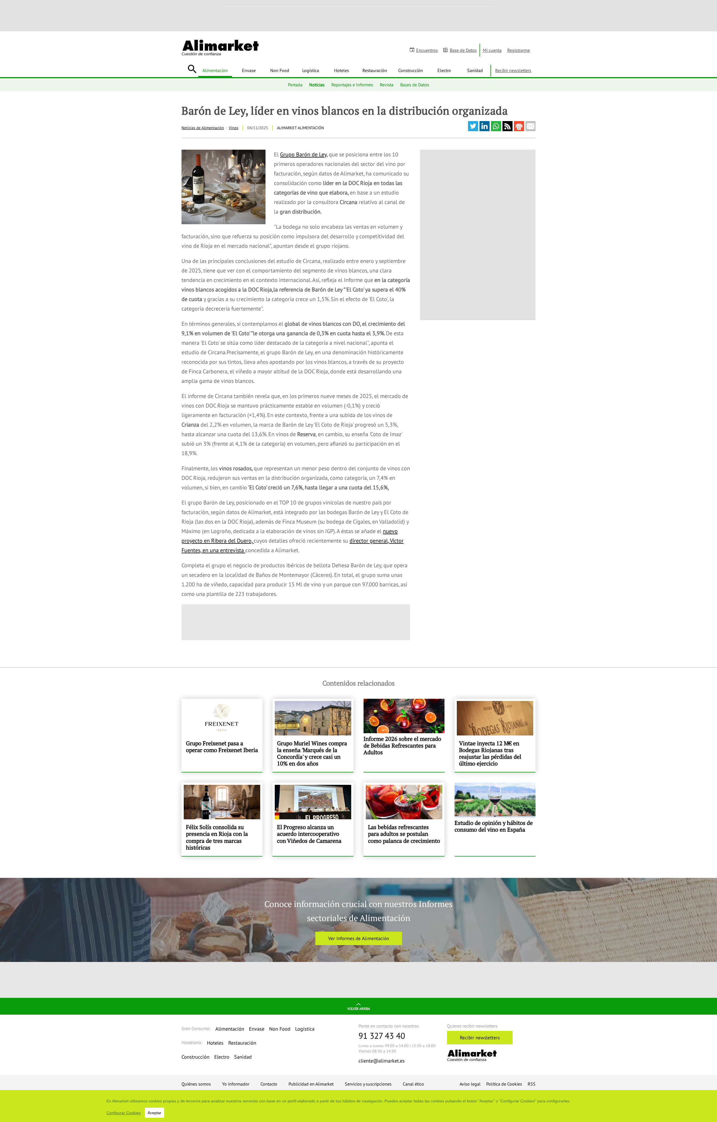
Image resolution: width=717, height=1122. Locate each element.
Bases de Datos (414, 84)
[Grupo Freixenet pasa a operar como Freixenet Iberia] (221, 735)
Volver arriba (358, 1009)
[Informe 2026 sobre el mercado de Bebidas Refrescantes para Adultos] (404, 735)
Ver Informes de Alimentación (358, 938)
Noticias (317, 84)
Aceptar (154, 1113)
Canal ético (413, 1084)
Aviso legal (470, 1084)
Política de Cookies (504, 1084)
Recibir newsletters (513, 70)
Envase (249, 70)
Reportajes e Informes (352, 84)
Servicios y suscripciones (368, 1084)
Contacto (268, 1084)
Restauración (374, 70)
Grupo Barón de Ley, (303, 154)
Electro (444, 70)
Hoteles (341, 70)
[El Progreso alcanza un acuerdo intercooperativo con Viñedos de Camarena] (313, 819)
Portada (295, 84)
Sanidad (475, 70)
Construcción (410, 70)
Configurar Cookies (123, 1113)
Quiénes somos (196, 1084)
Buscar (191, 69)
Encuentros (427, 50)
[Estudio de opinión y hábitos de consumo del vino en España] (495, 819)
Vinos (233, 127)
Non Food (279, 70)
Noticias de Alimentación (202, 127)
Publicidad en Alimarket (311, 1084)
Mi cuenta (492, 50)
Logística (310, 70)
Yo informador (235, 1084)
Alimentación (215, 70)
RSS (532, 1084)
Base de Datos (463, 50)
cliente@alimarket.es (381, 1061)
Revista (387, 84)
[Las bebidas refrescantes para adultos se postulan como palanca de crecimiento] (404, 819)
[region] (358, 1106)
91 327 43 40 (381, 1035)
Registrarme (518, 50)
